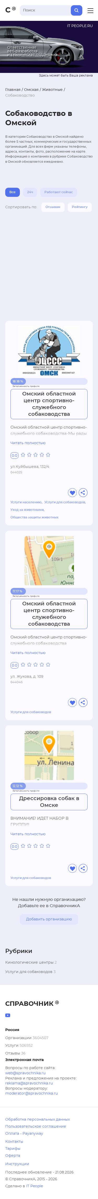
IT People (34, 1186)
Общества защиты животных (34, 517)
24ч (30, 192)
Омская (31, 90)
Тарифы (12, 1149)
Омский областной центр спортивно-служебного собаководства (49, 404)
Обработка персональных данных (37, 1119)
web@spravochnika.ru (25, 1073)
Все (12, 192)
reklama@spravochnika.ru (29, 1083)
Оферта (12, 1156)
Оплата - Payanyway (24, 1133)
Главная (13, 90)
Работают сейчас (58, 192)
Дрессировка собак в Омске (49, 802)
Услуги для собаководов (64, 502)
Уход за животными (27, 509)
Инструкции (17, 1164)
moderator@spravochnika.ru (31, 1093)
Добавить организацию (49, 919)
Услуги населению (26, 502)
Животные (52, 90)
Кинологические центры (29, 962)
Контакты (14, 1142)
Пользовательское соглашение (35, 1126)
